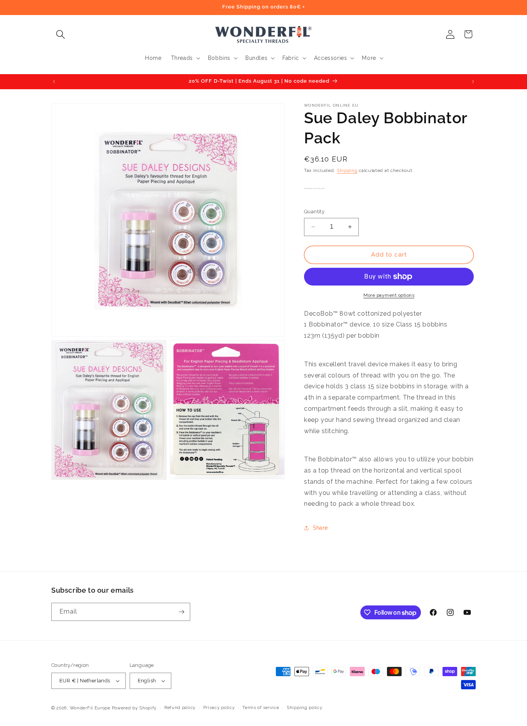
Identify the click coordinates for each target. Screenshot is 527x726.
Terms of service (260, 707)
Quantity (314, 211)
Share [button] (320, 528)
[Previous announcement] (54, 81)
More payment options (388, 295)
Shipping (347, 170)
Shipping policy (305, 707)
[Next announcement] (473, 81)
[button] (60, 34)
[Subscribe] (181, 612)
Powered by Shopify (134, 708)
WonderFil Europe (90, 708)
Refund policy (180, 707)
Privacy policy (219, 707)
